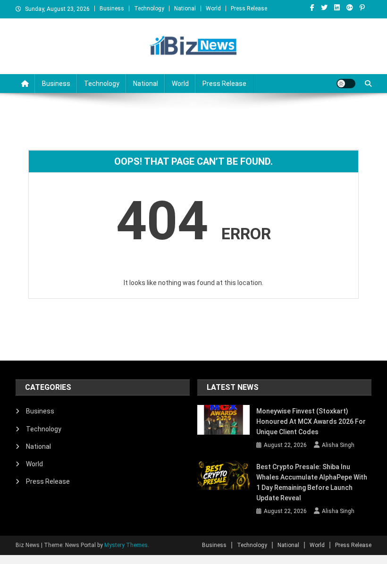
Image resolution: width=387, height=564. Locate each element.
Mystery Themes (126, 545)
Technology (149, 8)
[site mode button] (346, 83)
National (185, 8)
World (213, 8)
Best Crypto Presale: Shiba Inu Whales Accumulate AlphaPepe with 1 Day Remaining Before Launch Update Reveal (311, 482)
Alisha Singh (338, 445)
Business (112, 8)
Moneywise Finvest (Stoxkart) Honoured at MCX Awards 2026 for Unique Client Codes (311, 421)
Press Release (249, 8)
